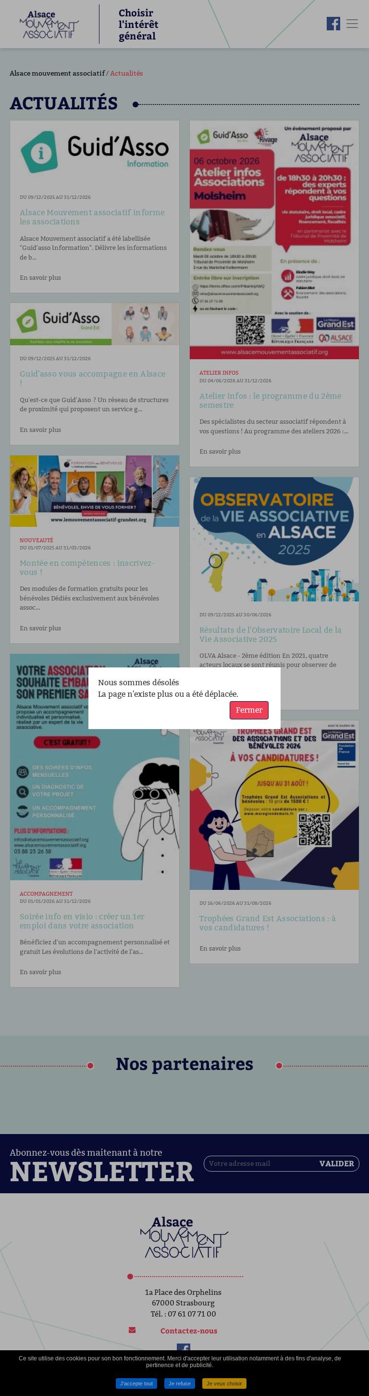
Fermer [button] (249, 710)
